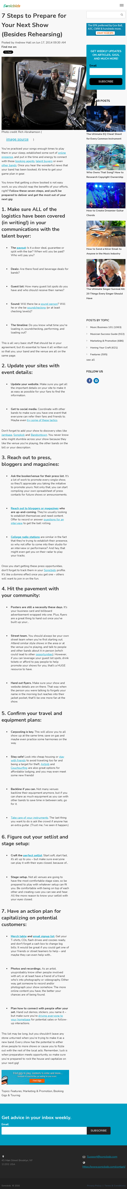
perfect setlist (32, 855)
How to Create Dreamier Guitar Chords (105, 213)
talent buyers (44, 161)
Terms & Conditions (115, 1185)
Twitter (20, 47)
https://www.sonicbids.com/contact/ (103, 1167)
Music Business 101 (105, 327)
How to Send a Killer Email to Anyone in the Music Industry (104, 251)
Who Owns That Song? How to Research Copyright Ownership (105, 175)
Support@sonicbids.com (102, 1157)
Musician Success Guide (107, 334)
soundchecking (36, 307)
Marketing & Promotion (37, 1091)
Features (16, 1091)
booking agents (25, 161)
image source (17, 139)
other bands (9, 165)
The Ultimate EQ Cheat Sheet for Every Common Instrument (104, 136)
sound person (49, 304)
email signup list (43, 936)
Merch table (19, 936)
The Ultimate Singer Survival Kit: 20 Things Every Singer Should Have (105, 293)
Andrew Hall (23, 42)
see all (90, 360)
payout (21, 248)
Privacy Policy (94, 1185)
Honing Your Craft (104, 347)
